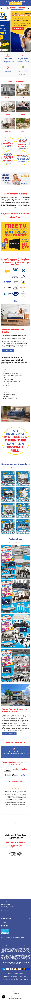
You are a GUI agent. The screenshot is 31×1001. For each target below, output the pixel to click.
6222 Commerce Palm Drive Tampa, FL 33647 (15, 846)
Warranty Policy (21, 974)
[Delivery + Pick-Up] (8, 59)
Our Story (20, 976)
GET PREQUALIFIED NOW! (16, 3)
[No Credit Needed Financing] (23, 59)
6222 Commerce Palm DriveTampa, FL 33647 (7, 906)
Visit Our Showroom (9, 733)
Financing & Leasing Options (10, 974)
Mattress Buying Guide (15, 978)
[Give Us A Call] (8, 70)
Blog (25, 976)
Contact (20, 973)
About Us (14, 973)
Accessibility (14, 976)
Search (9, 973)
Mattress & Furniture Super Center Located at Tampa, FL (15, 979)
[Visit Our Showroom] (23, 70)
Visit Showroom (8, 350)
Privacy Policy (6, 976)
